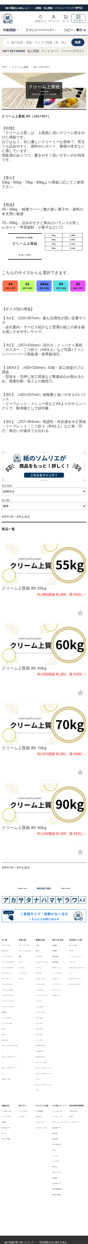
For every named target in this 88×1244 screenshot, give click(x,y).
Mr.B (3, 1029)
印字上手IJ (5, 950)
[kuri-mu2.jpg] (44, 644)
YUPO (71, 1116)
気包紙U (54, 950)
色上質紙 (33, 51)
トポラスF (55, 978)
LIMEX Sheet (73, 1111)
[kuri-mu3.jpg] (44, 724)
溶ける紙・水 (56, 1183)
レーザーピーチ (74, 1122)
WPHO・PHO (6, 1079)
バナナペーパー (40, 1122)
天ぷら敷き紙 (56, 1144)
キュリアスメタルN (24, 950)
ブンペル (72, 962)
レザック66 (39, 1018)
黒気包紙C (55, 956)
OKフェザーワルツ (75, 978)
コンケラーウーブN (8, 995)
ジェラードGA (40, 984)
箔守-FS (54, 1166)
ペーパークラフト (73, 51)
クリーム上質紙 (20, 67)
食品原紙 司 (56, 1127)
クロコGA (39, 956)
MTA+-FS (5, 1040)
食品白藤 (55, 1133)
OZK (53, 1150)
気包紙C (54, 945)
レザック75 (39, 1023)
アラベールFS (6, 945)
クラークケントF (7, 984)
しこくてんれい (6, 1116)
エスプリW (5, 978)
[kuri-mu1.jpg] (44, 565)
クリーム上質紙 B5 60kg (24, 668)
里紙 (20, 956)
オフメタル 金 (57, 1116)
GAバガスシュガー (41, 1127)
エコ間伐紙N (39, 1111)
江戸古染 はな (6, 1111)
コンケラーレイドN (41, 962)
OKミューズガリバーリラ (43, 1068)
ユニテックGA (40, 1012)
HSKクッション (57, 967)
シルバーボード (23, 1111)
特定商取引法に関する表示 (53, 1242)
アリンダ (55, 1155)
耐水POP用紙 (56, 1194)
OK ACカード (56, 995)
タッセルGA (39, 990)
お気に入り (40, 21)
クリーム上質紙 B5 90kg (24, 828)
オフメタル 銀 (57, 1111)
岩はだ (38, 950)
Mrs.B (3, 1034)
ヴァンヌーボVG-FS (8, 962)
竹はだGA (39, 1116)
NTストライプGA (41, 1062)
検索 (78, 42)
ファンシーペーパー (39, 30)
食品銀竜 (55, 1139)
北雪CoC (4, 1012)
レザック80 (39, 1029)
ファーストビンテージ (76, 956)
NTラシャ (22, 978)
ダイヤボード (23, 1116)
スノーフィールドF (8, 1001)
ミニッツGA (39, 1006)
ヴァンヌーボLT (7, 956)
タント (21, 962)
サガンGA (39, 973)
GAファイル (56, 990)
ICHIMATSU (39, 1051)
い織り (38, 945)
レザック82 (39, 1034)
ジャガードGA (40, 978)
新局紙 (4, 1122)
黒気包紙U (55, 962)
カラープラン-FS (24, 945)
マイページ (53, 21)
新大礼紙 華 (6, 1127)
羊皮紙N (54, 1178)
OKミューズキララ (75, 984)
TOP (4, 67)
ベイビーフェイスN (8, 1006)
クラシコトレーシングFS (60, 1122)
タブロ (71, 950)
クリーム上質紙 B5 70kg (24, 748)
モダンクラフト (57, 1172)
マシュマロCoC (6, 1018)
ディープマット (57, 984)
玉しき (4, 1133)
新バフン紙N (73, 945)
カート (65, 21)
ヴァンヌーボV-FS (7, 967)
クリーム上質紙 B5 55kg (24, 588)
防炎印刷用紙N (56, 1189)
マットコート (50, 51)
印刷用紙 (9, 30)
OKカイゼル (73, 967)
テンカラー (22, 967)
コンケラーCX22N (7, 990)
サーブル (38, 967)
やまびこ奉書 (6, 1139)
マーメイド (39, 1001)
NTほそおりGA (40, 1057)
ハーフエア (55, 1161)
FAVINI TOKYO (41, 1045)
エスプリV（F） (7, 973)
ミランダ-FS (22, 973)
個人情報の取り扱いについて (19, 1242)
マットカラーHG (7, 1023)
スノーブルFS (56, 973)
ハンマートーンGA (41, 995)
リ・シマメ (39, 1040)
